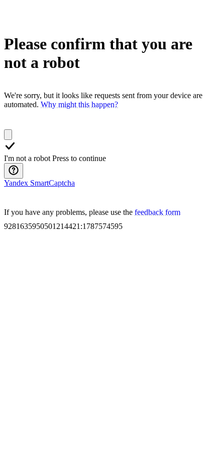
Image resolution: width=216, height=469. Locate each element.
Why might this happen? (79, 104)
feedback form (157, 212)
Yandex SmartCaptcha (39, 183)
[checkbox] (8, 134)
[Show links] (13, 171)
